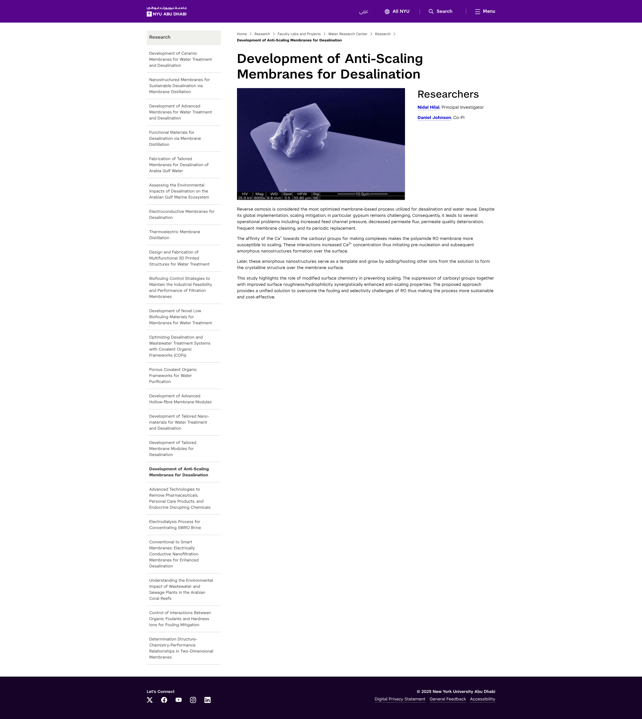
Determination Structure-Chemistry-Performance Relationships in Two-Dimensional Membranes (181, 648)
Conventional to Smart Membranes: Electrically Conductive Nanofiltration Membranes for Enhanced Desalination (174, 554)
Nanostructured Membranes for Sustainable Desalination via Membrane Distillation (179, 85)
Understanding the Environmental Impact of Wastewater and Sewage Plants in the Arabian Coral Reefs (181, 589)
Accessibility (482, 699)
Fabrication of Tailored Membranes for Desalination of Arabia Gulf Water (179, 164)
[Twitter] (149, 700)
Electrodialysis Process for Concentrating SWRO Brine (175, 524)
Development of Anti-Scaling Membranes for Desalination (179, 472)
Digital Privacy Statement (400, 699)
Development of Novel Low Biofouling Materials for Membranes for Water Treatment (180, 316)
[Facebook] (164, 700)
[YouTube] (178, 700)
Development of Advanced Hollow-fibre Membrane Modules (180, 399)
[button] (442, 11)
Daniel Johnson (434, 117)
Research (262, 34)
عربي (363, 11)
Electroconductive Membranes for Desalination (182, 214)
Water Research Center (347, 34)
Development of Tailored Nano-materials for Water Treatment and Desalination (179, 422)
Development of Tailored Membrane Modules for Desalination (172, 448)
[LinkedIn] (207, 700)
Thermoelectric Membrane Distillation (174, 234)
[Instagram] (193, 700)
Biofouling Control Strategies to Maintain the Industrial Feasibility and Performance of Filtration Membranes (180, 287)
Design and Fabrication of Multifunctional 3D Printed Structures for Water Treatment (179, 258)
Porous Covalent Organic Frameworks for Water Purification (173, 375)
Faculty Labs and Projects (299, 34)
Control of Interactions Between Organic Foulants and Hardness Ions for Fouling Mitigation (180, 618)
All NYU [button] (401, 11)
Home (242, 34)
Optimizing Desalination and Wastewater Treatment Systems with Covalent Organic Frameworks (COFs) (179, 346)
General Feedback (448, 699)
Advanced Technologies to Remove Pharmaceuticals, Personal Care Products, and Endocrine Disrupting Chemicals (180, 498)
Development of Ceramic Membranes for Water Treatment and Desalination (180, 59)
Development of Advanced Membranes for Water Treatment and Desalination (180, 112)
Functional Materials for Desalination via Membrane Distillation (175, 138)
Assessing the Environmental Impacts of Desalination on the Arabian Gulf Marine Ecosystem (179, 191)
